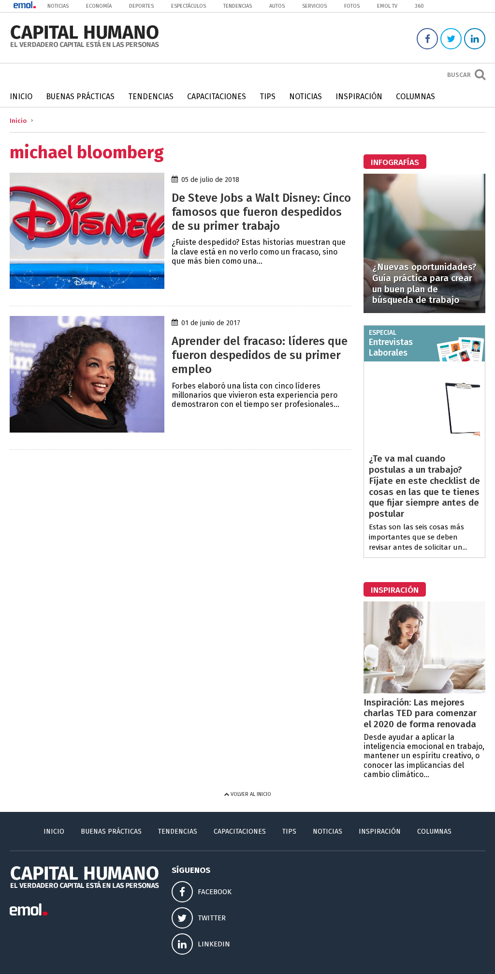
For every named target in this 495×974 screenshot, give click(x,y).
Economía (99, 6)
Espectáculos (188, 6)
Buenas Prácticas (80, 96)
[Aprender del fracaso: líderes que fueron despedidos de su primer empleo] (87, 430)
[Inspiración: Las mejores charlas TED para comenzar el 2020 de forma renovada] (424, 690)
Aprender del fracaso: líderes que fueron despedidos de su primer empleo (260, 355)
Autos (277, 6)
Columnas (415, 96)
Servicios (314, 6)
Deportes (141, 6)
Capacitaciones (216, 96)
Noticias (58, 6)
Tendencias (237, 6)
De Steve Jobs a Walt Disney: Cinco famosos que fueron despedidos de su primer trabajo (261, 212)
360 (419, 6)
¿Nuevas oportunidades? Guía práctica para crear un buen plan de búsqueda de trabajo (424, 283)
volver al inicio (250, 794)
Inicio (21, 96)
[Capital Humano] (85, 46)
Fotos (352, 6)
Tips (268, 96)
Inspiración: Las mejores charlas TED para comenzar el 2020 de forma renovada (420, 713)
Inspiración (358, 96)
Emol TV (387, 6)
